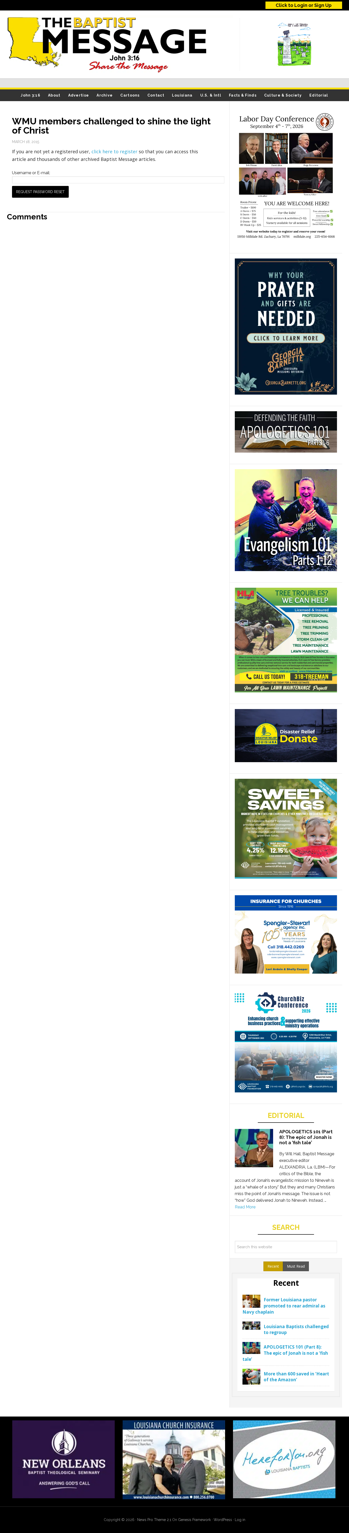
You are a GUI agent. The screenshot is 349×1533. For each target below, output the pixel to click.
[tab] (273, 1266)
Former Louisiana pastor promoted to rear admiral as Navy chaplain (283, 1306)
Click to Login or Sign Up (304, 5)
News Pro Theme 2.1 (154, 1520)
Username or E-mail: (31, 172)
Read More (245, 1207)
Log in (240, 1520)
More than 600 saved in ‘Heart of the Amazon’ (296, 1377)
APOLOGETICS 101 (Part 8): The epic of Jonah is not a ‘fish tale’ (306, 1137)
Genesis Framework (194, 1520)
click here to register (115, 151)
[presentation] (273, 1266)
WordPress (223, 1520)
